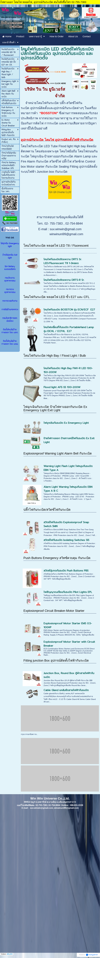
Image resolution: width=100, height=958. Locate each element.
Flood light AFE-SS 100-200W (62, 387)
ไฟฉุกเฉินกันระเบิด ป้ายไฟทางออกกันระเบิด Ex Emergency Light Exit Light (55, 408)
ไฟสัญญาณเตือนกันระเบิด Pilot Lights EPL (68, 592)
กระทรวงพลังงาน (9, 300)
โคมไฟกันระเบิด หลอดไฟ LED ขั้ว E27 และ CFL (56, 297)
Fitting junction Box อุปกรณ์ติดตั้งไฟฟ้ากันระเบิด (56, 660)
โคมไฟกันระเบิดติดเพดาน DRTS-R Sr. (64, 280)
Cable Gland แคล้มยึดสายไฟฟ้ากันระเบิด (66, 690)
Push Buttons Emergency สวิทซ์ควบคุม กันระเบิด (56, 558)
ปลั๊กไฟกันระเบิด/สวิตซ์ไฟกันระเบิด (47, 509)
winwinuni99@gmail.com (66, 234)
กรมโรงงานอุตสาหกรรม (9, 279)
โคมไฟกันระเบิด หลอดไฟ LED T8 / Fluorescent (56, 245)
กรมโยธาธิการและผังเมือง (9, 320)
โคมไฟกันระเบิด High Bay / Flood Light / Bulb (54, 355)
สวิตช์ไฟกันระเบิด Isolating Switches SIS (66, 540)
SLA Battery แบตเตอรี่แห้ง (9, 268)
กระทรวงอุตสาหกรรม (9, 291)
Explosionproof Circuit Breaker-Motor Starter (53, 610)
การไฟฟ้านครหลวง (10, 309)
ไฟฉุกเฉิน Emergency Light (10, 245)
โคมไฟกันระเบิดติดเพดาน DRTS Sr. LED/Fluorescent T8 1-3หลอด (63, 261)
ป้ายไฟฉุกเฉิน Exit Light (9, 256)
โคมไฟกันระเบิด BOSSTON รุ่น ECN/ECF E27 (69, 309)
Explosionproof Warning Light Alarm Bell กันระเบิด (57, 453)
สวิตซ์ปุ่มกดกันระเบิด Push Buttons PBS (66, 570)
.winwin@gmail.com (68, 229)
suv (52, 229)
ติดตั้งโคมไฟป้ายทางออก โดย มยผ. (10, 343)
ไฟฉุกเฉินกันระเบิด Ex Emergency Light (66, 423)
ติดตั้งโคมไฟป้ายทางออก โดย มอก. (10, 331)
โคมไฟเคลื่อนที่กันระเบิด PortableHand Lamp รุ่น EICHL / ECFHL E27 (69, 329)
